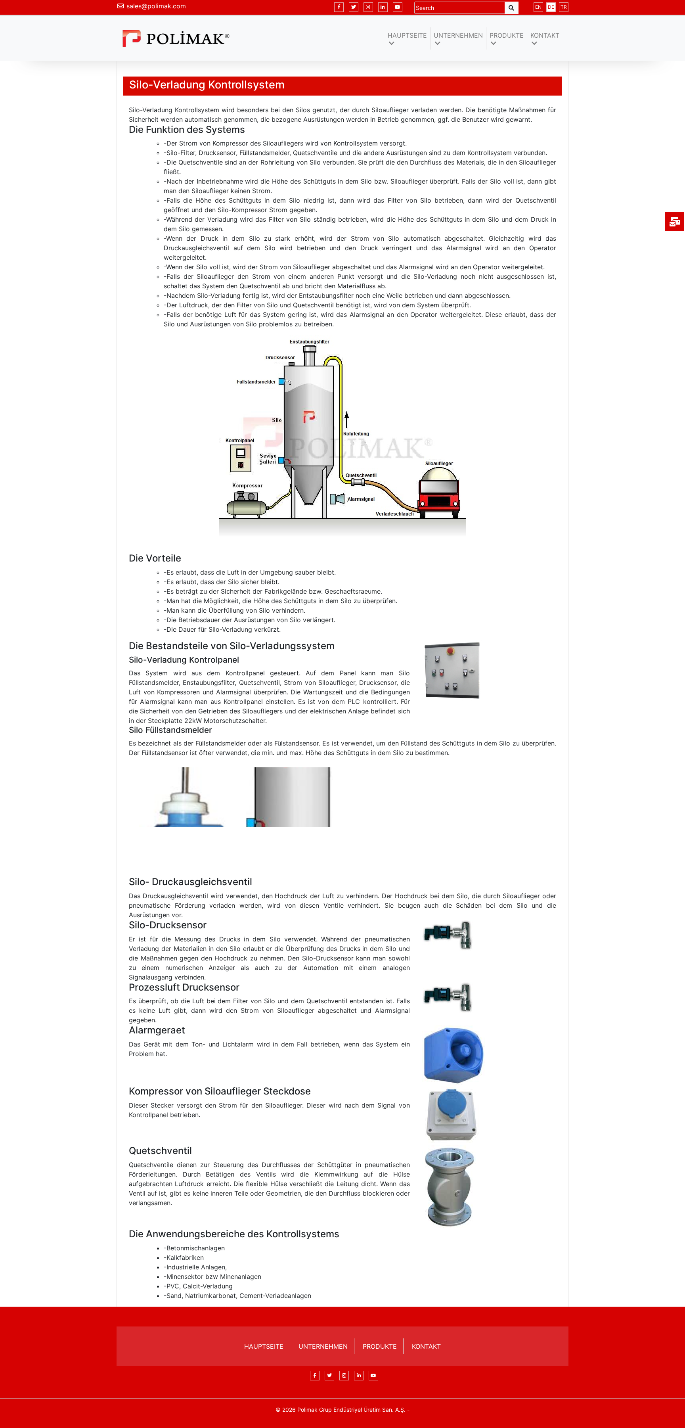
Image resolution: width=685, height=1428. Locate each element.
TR (564, 7)
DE (551, 7)
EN (538, 7)
